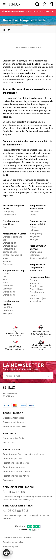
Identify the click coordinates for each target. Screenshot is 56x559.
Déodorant (8, 310)
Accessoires (35, 301)
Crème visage (9, 214)
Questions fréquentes (13, 418)
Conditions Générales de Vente (17, 537)
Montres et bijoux (38, 298)
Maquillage (35, 283)
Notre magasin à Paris (13, 438)
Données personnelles (13, 542)
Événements (9, 480)
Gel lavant (34, 211)
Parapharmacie (37, 292)
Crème (6, 273)
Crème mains (9, 291)
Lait (4, 276)
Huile (5, 282)
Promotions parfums (12, 458)
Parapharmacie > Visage (14, 233)
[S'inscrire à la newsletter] (48, 375)
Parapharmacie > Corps (14, 270)
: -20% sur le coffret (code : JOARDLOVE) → (28, 12)
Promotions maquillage (14, 467)
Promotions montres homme (16, 471)
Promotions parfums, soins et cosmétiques (23, 454)
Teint (5, 227)
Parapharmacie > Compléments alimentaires (38, 267)
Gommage (7, 288)
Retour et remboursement (15, 426)
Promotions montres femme (16, 476)
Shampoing (8, 211)
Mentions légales (10, 546)
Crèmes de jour (10, 242)
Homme (33, 295)
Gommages (8, 264)
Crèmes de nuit (10, 245)
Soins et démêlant (39, 258)
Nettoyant (7, 313)
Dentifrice (7, 307)
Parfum (33, 280)
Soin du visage (37, 286)
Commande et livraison (14, 422)
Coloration (35, 255)
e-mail (35, 515)
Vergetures (35, 236)
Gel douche (8, 285)
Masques (7, 261)
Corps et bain (36, 289)
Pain (5, 279)
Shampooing (36, 233)
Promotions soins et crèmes (16, 463)
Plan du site (8, 442)
